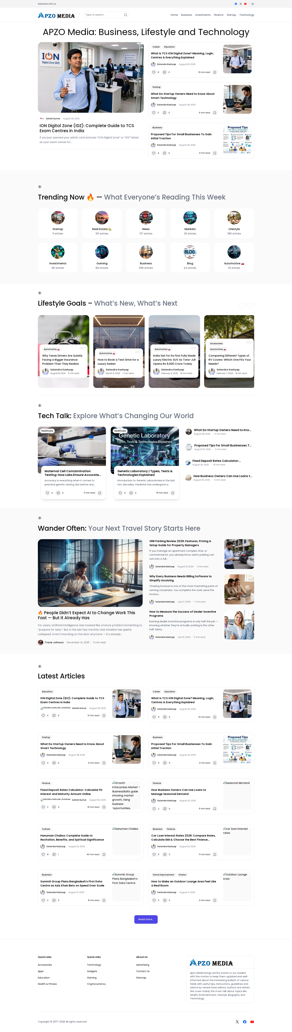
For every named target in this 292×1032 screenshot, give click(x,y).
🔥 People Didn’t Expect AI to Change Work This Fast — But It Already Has (86, 615)
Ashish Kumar (53, 118)
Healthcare (47, 430)
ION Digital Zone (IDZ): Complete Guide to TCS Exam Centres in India (87, 128)
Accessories (216, 343)
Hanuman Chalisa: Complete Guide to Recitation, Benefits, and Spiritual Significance (72, 838)
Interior (182, 874)
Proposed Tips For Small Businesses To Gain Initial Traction (181, 136)
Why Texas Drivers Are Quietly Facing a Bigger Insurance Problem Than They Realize (62, 360)
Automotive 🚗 (52, 349)
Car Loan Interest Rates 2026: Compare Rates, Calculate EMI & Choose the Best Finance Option (183, 838)
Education (169, 46)
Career (156, 46)
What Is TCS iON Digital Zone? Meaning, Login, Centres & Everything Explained (182, 55)
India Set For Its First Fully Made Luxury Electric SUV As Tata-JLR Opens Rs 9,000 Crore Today (174, 360)
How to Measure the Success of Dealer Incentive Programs (182, 614)
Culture (46, 829)
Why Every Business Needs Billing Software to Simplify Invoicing (180, 578)
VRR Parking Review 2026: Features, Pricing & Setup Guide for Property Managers (180, 543)
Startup (157, 87)
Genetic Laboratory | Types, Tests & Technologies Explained (145, 473)
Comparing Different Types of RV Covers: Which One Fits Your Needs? (230, 360)
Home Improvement (163, 874)
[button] (252, 3)
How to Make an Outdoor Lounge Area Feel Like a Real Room (183, 883)
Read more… (146, 919)
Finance (46, 783)
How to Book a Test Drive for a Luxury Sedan (118, 362)
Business (157, 127)
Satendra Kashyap (166, 64)
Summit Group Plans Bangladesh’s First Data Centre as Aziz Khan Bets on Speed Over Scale (72, 883)
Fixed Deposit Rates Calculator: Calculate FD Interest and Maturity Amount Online (218, 461)
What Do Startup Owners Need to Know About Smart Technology (183, 96)
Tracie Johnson (54, 642)
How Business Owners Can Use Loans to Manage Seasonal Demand (222, 476)
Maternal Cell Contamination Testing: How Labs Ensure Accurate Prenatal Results (72, 473)
